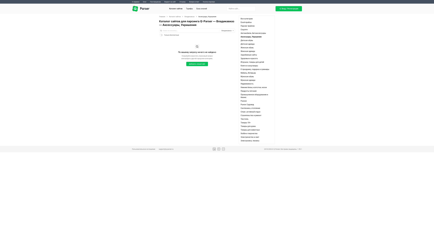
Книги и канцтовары (249, 66)
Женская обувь (247, 48)
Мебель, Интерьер (248, 73)
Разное (244, 101)
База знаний (201, 9)
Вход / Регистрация (290, 9)
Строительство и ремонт (251, 115)
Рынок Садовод (247, 104)
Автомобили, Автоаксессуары (253, 33)
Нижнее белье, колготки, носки (254, 87)
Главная (162, 17)
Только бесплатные (171, 35)
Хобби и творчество (249, 133)
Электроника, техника (250, 141)
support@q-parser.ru (166, 149)
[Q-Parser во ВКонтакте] (214, 149)
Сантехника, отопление (250, 108)
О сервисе (135, 2)
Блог (144, 2)
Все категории (247, 19)
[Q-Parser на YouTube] (223, 149)
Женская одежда (248, 51)
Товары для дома (248, 126)
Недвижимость (247, 84)
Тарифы (189, 9)
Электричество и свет (250, 137)
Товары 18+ (246, 123)
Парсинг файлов (248, 26)
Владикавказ (190, 17)
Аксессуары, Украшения (251, 37)
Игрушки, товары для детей (252, 62)
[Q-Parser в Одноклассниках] (218, 149)
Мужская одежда (248, 80)
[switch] (161, 35)
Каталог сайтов (175, 9)
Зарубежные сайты (249, 55)
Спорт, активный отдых (250, 112)
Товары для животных (250, 130)
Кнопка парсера (209, 2)
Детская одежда (248, 44)
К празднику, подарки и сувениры (255, 69)
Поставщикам (155, 2)
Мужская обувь (247, 76)
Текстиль (244, 119)
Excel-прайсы (246, 22)
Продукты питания (249, 91)
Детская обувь (247, 40)
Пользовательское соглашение (143, 149)
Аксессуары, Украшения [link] (207, 17)
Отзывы (182, 2)
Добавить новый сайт (197, 64)
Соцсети (244, 29)
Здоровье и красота (249, 58)
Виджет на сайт (170, 2)
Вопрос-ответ (194, 2)
